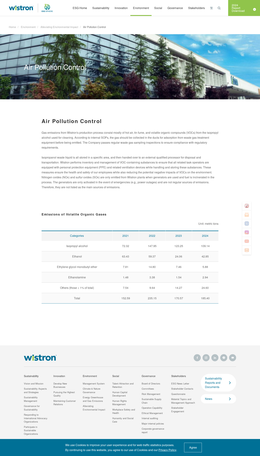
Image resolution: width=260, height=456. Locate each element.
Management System (94, 383)
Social (115, 376)
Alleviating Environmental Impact (59, 27)
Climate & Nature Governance (91, 390)
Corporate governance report (153, 430)
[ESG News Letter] (246, 214)
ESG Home (80, 8)
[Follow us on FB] (246, 223)
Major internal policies (153, 423)
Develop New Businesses (60, 385)
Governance (148, 376)
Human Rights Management (119, 402)
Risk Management (151, 394)
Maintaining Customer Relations (64, 402)
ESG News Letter (180, 383)
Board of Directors (151, 383)
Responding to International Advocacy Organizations (35, 418)
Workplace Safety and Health (123, 411)
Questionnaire (178, 394)
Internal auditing (150, 418)
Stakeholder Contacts (182, 388)
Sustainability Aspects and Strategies (35, 390)
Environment (28, 27)
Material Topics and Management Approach (183, 400)
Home (12, 27)
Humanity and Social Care (123, 420)
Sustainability (31, 376)
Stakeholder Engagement (177, 409)
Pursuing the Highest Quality (64, 393)
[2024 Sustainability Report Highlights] (246, 206)
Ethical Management (152, 413)
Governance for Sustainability (32, 407)
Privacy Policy (167, 450)
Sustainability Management (31, 399)
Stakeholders (178, 376)
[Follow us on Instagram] (246, 232)
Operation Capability (152, 407)
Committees (148, 388)
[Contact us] (246, 250)
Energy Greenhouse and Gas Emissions (93, 399)
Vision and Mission (33, 383)
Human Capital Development (119, 393)
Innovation (59, 376)
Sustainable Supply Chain (151, 400)
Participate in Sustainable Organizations (31, 430)
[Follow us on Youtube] (246, 241)
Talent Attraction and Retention (123, 385)
